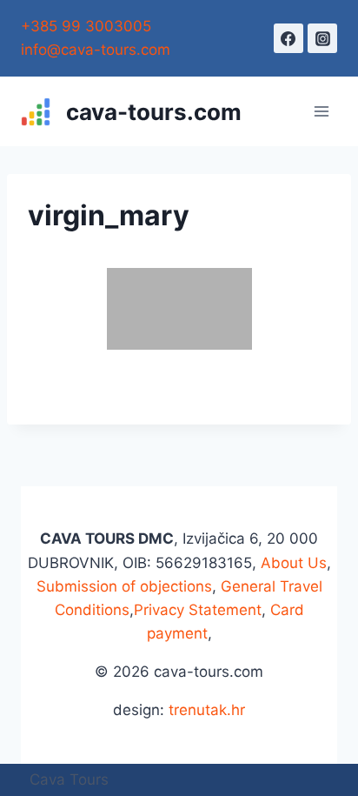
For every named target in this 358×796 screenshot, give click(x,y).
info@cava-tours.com (95, 49)
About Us (294, 563)
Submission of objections (124, 586)
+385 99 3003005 (86, 26)
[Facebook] (288, 38)
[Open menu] (321, 111)
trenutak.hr (207, 710)
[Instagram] (322, 38)
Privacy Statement (198, 610)
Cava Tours (69, 779)
